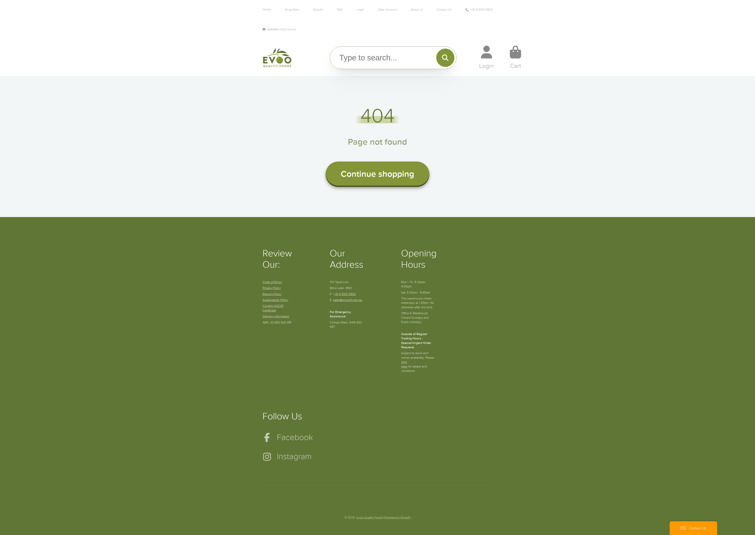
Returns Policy (272, 294)
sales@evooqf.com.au (281, 29)
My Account (486, 57)
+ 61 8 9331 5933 (481, 10)
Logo (277, 57)
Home (266, 10)
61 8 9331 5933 (345, 294)
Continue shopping (377, 174)
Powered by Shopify (397, 517)
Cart (515, 57)
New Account (387, 10)
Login (360, 10)
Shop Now (292, 10)
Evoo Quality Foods (369, 517)
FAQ (340, 10)
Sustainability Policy (275, 300)
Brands (318, 10)
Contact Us (444, 10)
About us (417, 10)
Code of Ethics (272, 282)
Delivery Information (275, 316)
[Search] (445, 58)
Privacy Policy (271, 288)
